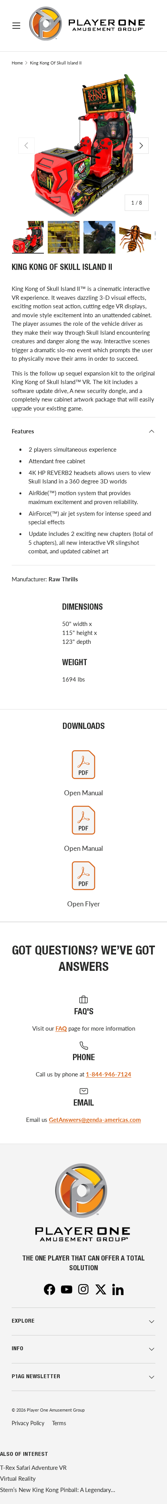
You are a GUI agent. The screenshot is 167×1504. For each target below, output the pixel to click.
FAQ (61, 1028)
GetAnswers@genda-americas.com (95, 1119)
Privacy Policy (28, 1423)
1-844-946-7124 (108, 1074)
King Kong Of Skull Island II (56, 63)
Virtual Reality (18, 1478)
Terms (59, 1423)
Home (17, 63)
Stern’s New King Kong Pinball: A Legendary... (57, 1489)
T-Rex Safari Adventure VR (33, 1467)
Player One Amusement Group (56, 1409)
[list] (83, 145)
